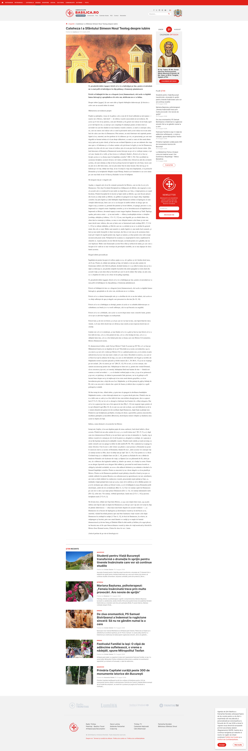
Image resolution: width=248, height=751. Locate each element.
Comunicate (70, 2)
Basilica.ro (87, 12)
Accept (222, 745)
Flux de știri (81, 15)
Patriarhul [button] (19, 2)
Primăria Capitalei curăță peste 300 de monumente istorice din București (123, 672)
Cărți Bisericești (140, 729)
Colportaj (113, 729)
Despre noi (89, 738)
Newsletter (123, 15)
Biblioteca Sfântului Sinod (167, 726)
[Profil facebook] (153, 10)
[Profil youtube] (165, 10)
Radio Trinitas (91, 724)
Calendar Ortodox (169, 81)
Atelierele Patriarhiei (117, 726)
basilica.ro (76, 32)
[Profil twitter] (156, 10)
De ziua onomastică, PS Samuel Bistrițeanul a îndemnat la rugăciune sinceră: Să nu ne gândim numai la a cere (121, 619)
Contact (116, 15)
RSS (111, 15)
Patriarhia (9, 2)
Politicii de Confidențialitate (227, 739)
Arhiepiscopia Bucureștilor (95, 729)
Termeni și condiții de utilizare (103, 738)
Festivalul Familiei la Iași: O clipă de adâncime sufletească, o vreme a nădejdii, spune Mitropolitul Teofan (121, 647)
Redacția (106, 596)
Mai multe (238, 745)
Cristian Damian (108, 569)
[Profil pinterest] (162, 10)
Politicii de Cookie (232, 737)
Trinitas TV (138, 724)
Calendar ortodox (104, 15)
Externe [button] (79, 2)
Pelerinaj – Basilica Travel (95, 726)
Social (53, 2)
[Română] (170, 10)
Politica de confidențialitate (135, 738)
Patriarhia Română (164, 724)
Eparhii (38, 2)
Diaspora (45, 2)
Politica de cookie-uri (119, 738)
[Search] (169, 14)
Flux (160, 91)
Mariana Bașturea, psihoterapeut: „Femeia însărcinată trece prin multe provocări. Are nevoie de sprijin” (121, 589)
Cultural (60, 2)
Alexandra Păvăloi (109, 677)
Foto (87, 2)
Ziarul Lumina (115, 724)
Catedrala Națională (141, 726)
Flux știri (169, 165)
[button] (245, 2)
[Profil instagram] (159, 10)
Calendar (169, 35)
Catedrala (30, 2)
